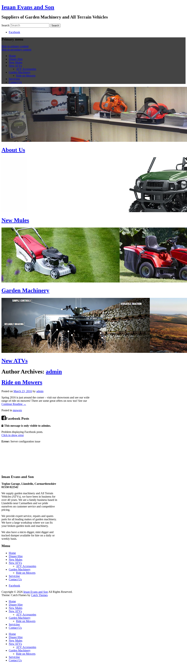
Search (5, 25)
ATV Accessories (26, 69)
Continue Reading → (13, 404)
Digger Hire (16, 59)
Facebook (14, 32)
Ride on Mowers (25, 75)
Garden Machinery (19, 72)
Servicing (14, 78)
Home (12, 55)
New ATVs (15, 65)
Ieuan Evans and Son (27, 7)
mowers (17, 410)
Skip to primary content (14, 46)
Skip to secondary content (16, 49)
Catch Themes (39, 595)
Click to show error (12, 435)
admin (54, 371)
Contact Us (15, 82)
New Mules (15, 62)
